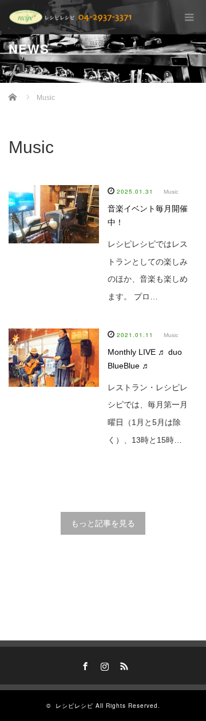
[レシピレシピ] (72, 17)
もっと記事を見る (103, 523)
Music (171, 192)
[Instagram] (103, 664)
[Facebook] (83, 664)
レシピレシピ (74, 706)
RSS (122, 664)
